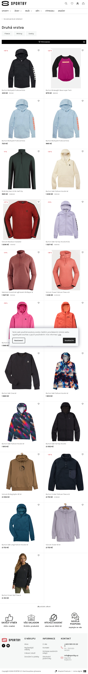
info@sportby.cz (71, 655)
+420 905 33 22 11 (71, 645)
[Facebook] (3, 645)
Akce (26, 644)
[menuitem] (6, 10)
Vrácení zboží (29, 653)
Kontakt (46, 648)
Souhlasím (69, 340)
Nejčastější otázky (29, 649)
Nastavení (18, 340)
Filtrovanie (45, 42)
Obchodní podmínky (47, 658)
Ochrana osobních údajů (50, 652)
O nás (45, 644)
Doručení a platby (31, 657)
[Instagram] (8, 645)
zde (59, 334)
